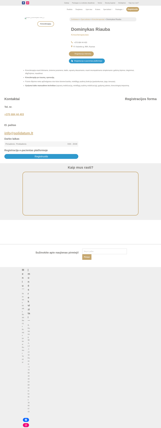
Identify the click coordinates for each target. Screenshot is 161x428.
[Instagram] (27, 2)
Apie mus (89, 9)
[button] (123, 9)
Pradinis (69, 9)
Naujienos (78, 9)
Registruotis (133, 9)
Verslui (100, 3)
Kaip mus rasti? (134, 3)
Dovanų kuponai (110, 3)
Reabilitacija (23, 320)
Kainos (97, 9)
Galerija (66, 3)
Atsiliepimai (122, 3)
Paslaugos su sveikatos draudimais (83, 3)
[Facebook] (23, 2)
